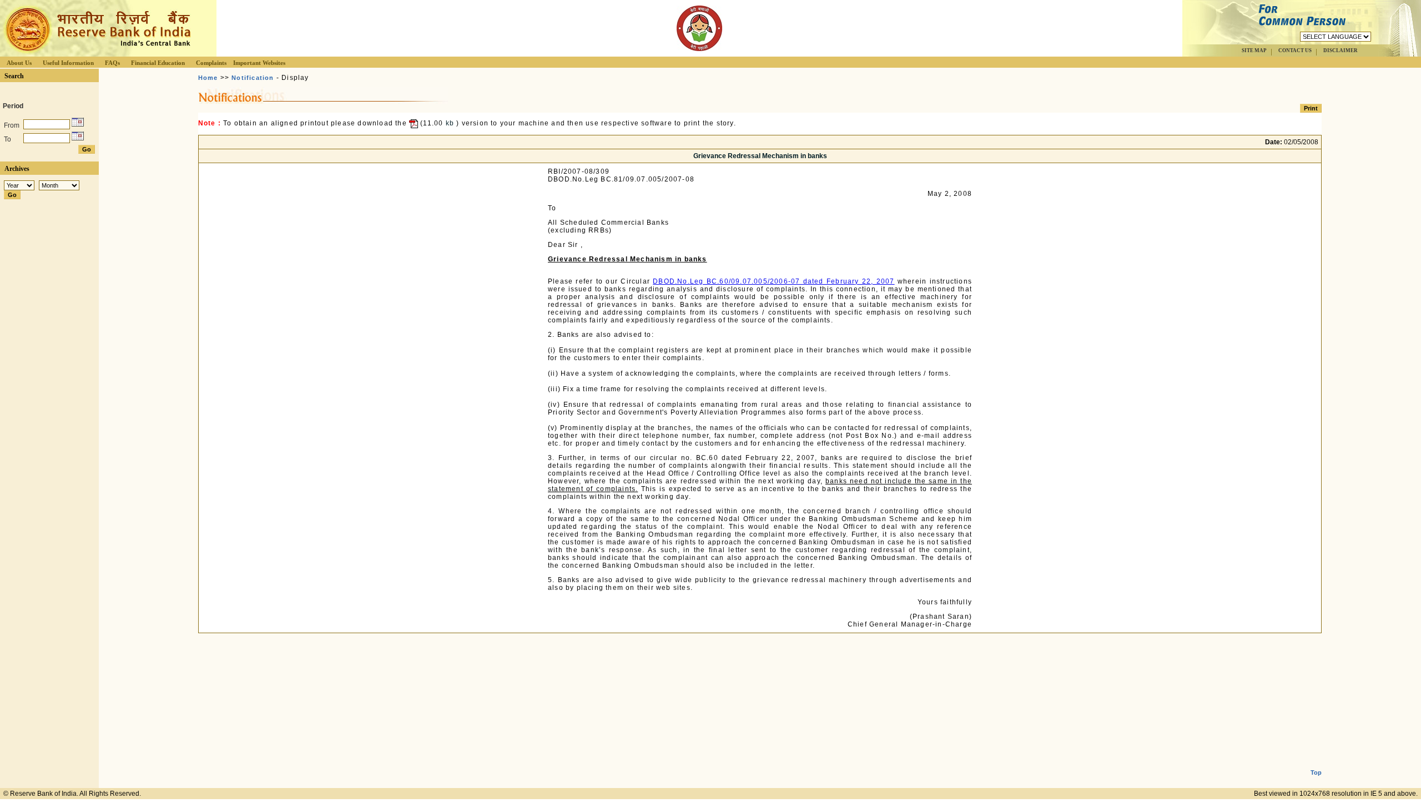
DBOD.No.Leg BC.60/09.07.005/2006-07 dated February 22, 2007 (773, 281)
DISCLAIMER (1340, 50)
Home (208, 77)
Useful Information (68, 62)
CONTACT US (1295, 50)
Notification (252, 77)
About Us (19, 62)
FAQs (112, 62)
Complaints (211, 62)
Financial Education (158, 62)
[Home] (96, 53)
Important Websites (259, 62)
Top (1316, 772)
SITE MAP (1254, 50)
